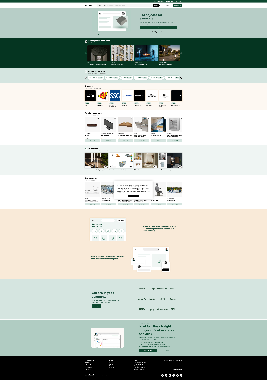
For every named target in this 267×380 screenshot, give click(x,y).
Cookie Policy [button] (126, 191)
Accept (133, 195)
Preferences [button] (123, 192)
